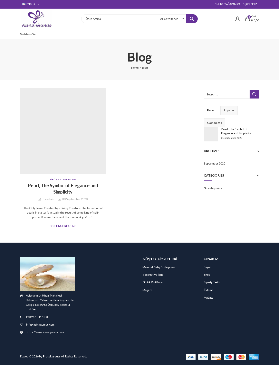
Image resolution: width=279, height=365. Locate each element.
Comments (214, 122)
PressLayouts (51, 356)
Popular (229, 110)
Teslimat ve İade (153, 274)
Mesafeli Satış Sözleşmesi (159, 267)
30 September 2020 (75, 199)
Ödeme (208, 290)
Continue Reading (62, 226)
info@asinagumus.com (40, 324)
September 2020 (214, 163)
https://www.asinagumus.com (45, 332)
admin (50, 199)
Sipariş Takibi (212, 282)
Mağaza (147, 290)
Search (192, 18)
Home (135, 67)
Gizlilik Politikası (153, 282)
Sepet (208, 267)
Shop (207, 274)
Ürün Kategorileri (63, 179)
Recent (212, 110)
